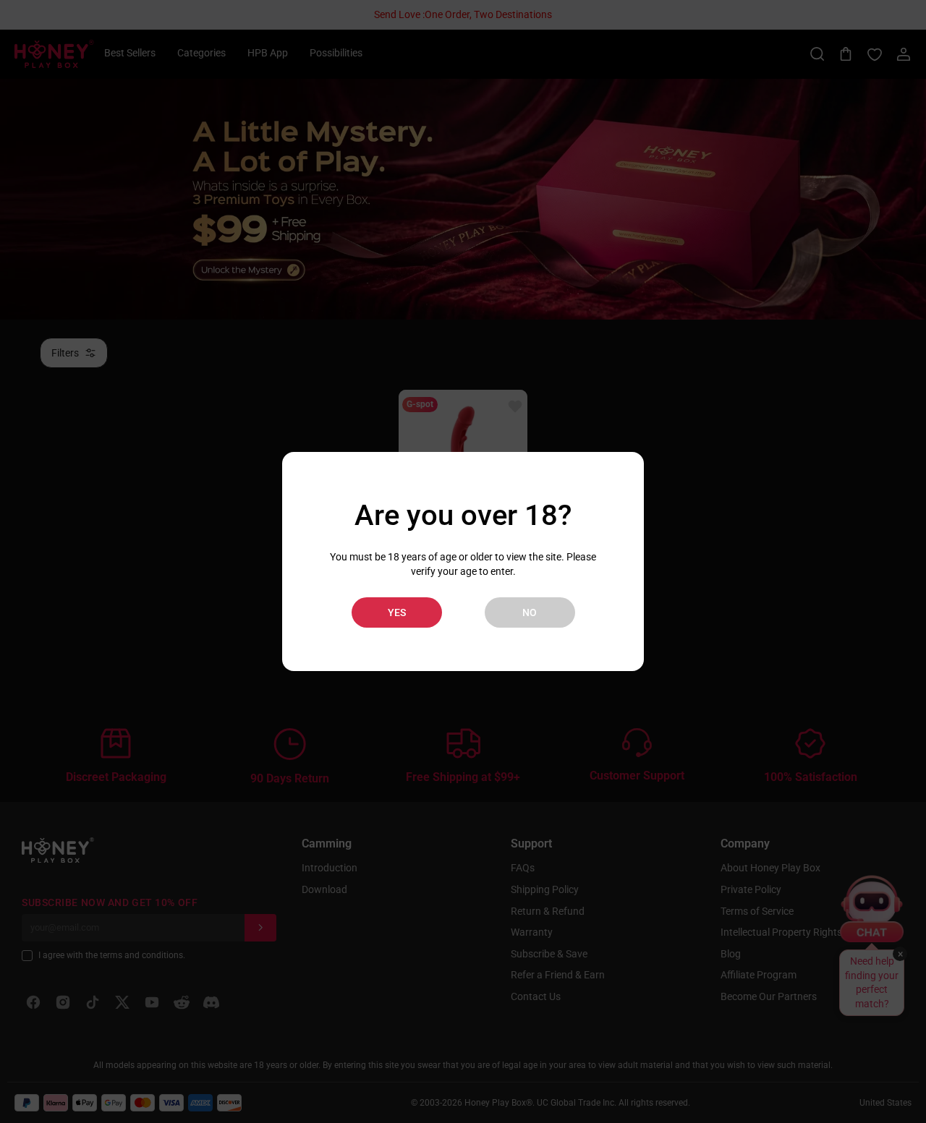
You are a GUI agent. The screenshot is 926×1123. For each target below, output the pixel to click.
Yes (397, 612)
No (529, 612)
